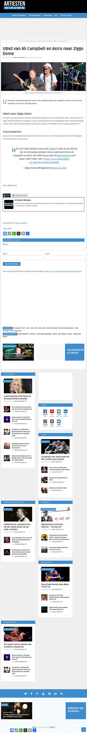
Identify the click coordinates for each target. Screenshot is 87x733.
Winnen (31, 20)
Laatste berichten (21, 195)
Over (7, 195)
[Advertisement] (43, 301)
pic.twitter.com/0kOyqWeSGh (44, 162)
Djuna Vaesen (56, 462)
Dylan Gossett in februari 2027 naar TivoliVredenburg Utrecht (21, 419)
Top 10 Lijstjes (66, 15)
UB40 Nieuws (62, 334)
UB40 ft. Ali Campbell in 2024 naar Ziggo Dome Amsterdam (17, 357)
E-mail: (47, 254)
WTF (56, 15)
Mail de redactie (21, 223)
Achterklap (48, 15)
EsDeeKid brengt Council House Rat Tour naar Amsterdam (20, 446)
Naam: (5, 254)
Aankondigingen (30, 41)
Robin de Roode (57, 529)
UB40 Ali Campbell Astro (66, 328)
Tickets (5, 136)
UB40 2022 (42, 328)
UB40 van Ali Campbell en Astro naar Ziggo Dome (53, 41)
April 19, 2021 (59, 168)
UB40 (28, 328)
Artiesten (52, 20)
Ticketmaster (22, 139)
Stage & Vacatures (19, 20)
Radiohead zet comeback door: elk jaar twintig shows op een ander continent (17, 527)
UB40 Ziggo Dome (16, 331)
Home (21, 41)
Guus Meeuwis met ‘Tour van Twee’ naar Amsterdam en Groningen (22, 540)
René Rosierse (56, 541)
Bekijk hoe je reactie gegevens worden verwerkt (63, 271)
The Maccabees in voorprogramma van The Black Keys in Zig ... (16, 716)
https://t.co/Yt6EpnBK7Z (56, 159)
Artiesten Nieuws (19, 57)
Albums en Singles (48, 509)
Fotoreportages (35, 15)
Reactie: (5, 244)
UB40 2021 (34, 328)
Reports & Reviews (19, 15)
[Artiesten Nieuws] (8, 208)
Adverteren (41, 20)
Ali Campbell (17, 328)
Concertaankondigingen (43, 334)
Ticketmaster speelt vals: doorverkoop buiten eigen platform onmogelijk (21, 552)
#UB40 (52, 148)
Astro (23, 328)
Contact (52, 727)
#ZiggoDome (63, 155)
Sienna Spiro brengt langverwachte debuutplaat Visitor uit (59, 597)
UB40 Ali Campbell (52, 328)
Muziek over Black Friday (58, 488)
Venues (70, 334)
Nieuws (55, 334)
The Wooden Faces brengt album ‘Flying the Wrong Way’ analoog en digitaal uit (59, 537)
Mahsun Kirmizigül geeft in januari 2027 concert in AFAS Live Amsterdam (22, 458)
